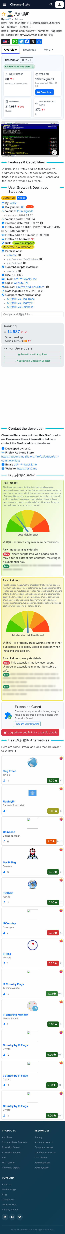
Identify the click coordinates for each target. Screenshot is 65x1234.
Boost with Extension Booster (34, 360)
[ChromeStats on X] (20, 1217)
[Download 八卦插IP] (47, 83)
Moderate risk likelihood (18, 247)
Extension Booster (11, 1152)
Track (28, 60)
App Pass (7, 1137)
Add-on (19, 19)
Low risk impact (24, 243)
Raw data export (11, 1167)
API (4, 1157)
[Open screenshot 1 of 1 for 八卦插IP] (30, 139)
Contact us (8, 1199)
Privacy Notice (10, 1209)
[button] (4, 4)
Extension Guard (11, 1147)
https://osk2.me (27, 468)
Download (29, 49)
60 (23, 207)
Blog (4, 1194)
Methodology (9, 1189)
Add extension (42, 1162)
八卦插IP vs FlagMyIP (20, 303)
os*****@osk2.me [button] (25, 279)
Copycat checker (43, 1147)
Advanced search (43, 1142)
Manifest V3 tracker (45, 1152)
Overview (10, 49)
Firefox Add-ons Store (18, 66)
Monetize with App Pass (33, 354)
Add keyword (41, 1167)
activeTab (12, 255)
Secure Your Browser (27, 723)
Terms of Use (9, 1204)
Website (19, 283)
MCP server (8, 1162)
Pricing (38, 1137)
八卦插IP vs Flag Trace (21, 299)
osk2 (8, 19)
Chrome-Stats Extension (15, 1142)
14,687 (17, 331)
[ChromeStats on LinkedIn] (5, 1217)
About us (7, 1184)
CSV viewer (40, 1157)
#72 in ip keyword (15, 341)
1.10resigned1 (25, 211)
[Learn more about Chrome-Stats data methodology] (47, 287)
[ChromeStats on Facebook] (12, 1217)
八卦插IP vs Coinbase (20, 307)
